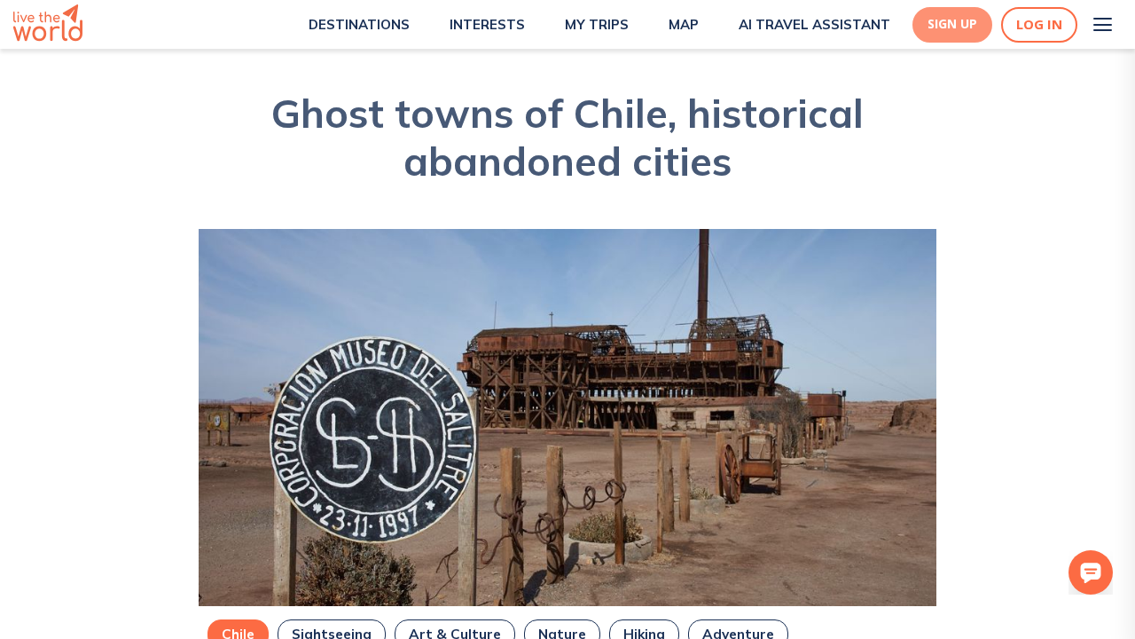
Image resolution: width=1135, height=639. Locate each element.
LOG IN (1039, 24)
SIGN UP (952, 24)
